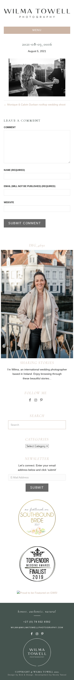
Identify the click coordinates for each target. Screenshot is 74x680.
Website (9, 202)
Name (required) (14, 170)
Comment (10, 127)
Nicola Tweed (59, 675)
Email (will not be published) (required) (29, 186)
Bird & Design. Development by (36, 675)
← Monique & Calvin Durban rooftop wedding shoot (34, 104)
